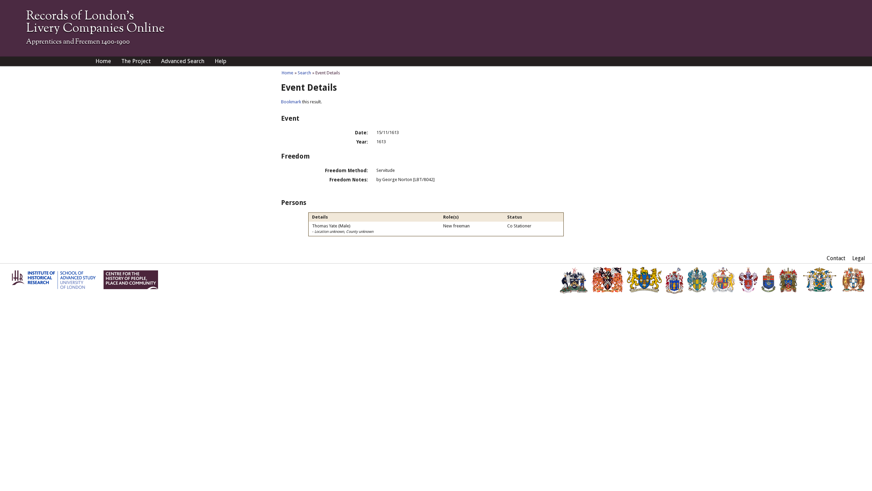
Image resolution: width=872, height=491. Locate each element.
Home (103, 61)
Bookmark (291, 101)
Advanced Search (182, 61)
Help (221, 61)
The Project (136, 61)
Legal (858, 258)
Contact (836, 258)
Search (304, 72)
